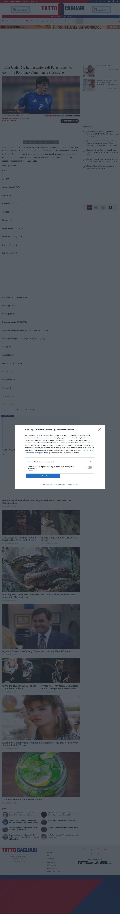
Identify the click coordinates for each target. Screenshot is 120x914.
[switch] (89, 467)
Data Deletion (47, 484)
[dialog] (60, 457)
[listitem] (60, 462)
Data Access (60, 484)
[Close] (100, 430)
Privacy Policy (73, 484)
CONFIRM (43, 476)
